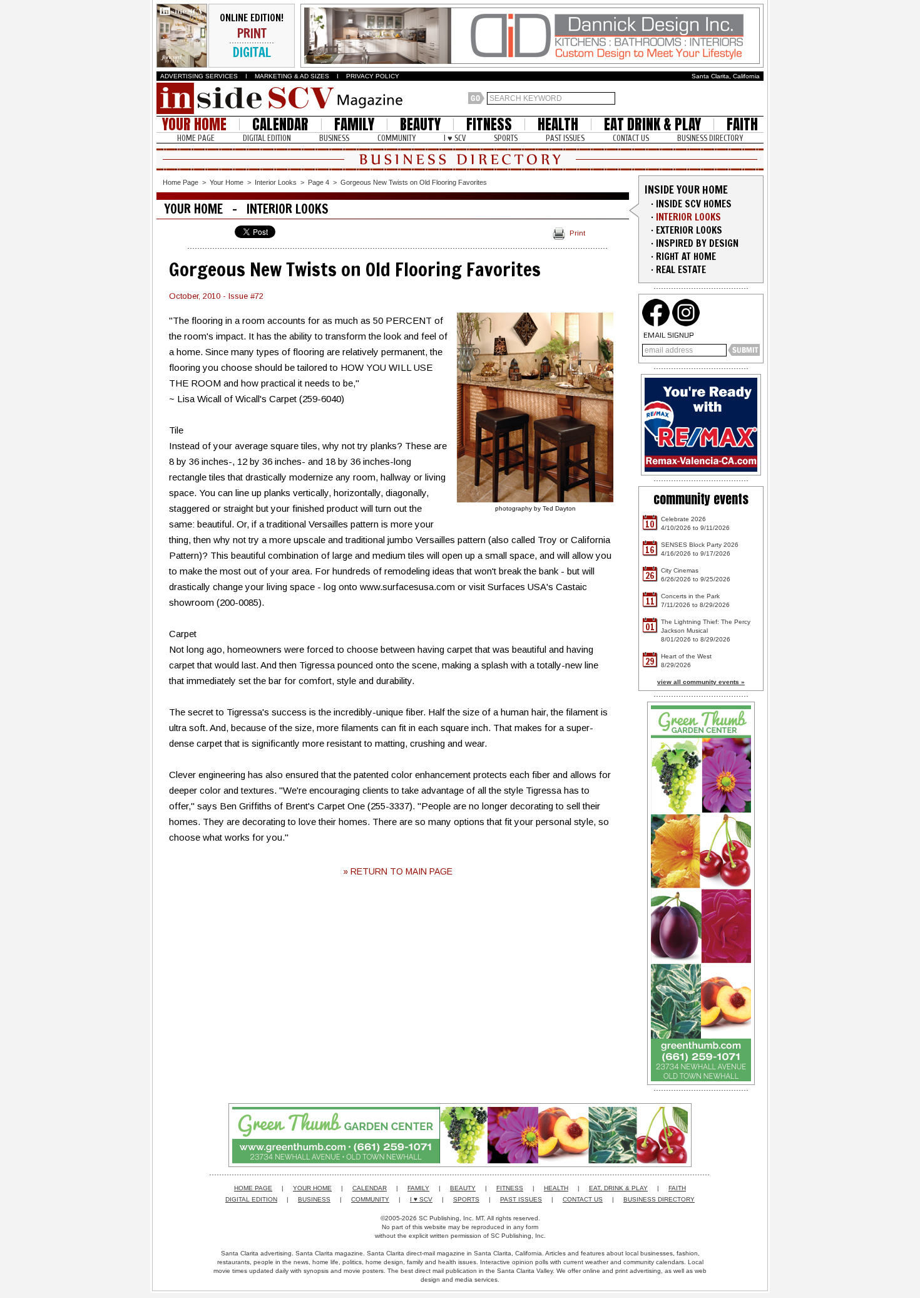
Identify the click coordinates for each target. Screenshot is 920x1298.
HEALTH (558, 124)
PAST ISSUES (565, 138)
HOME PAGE (196, 138)
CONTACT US (631, 138)
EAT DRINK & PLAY (652, 124)
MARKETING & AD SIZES (292, 76)
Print (577, 233)
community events (701, 499)
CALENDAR (280, 124)
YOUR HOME (194, 124)
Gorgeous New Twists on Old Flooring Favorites (413, 182)
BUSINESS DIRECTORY (710, 138)
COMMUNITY (396, 138)
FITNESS (489, 124)
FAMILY (354, 124)
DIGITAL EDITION (267, 138)
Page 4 (318, 182)
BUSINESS (334, 138)
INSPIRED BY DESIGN (697, 243)
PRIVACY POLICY (372, 76)
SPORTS (506, 138)
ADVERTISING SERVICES (199, 76)
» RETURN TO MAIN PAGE (397, 871)
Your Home (226, 182)
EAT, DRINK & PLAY (618, 1188)
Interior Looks (276, 182)
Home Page (180, 182)
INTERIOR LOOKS (688, 217)
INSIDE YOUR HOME (686, 189)
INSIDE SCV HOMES (694, 203)
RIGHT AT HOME (686, 256)
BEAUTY (420, 124)
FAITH (742, 124)
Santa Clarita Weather (757, 98)
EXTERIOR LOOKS (689, 230)
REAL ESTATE (681, 269)
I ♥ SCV (455, 138)
